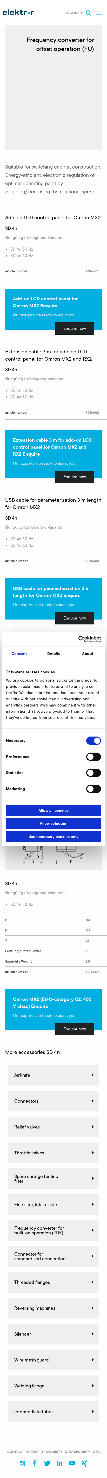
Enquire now (74, 328)
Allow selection (54, 823)
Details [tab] (53, 654)
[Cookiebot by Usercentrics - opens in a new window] (78, 639)
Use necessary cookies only (53, 837)
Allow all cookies (53, 810)
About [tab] (87, 654)
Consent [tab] (19, 654)
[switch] (93, 757)
